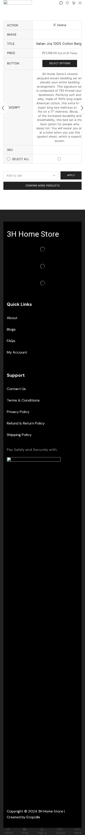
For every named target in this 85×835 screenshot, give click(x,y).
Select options (59, 63)
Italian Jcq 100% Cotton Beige (59, 44)
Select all (20, 159)
